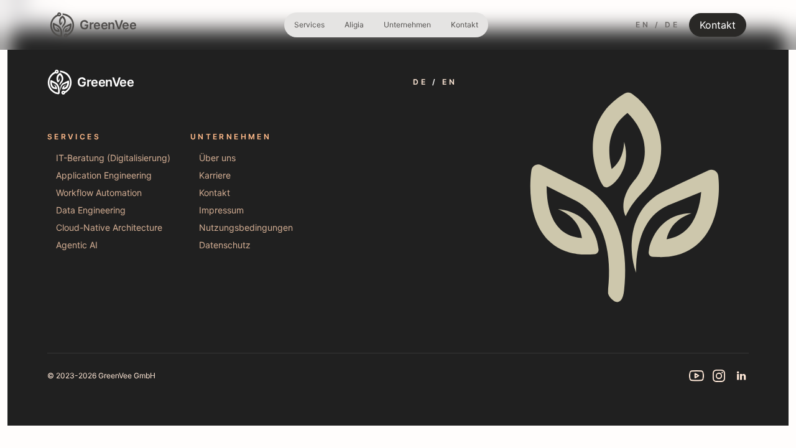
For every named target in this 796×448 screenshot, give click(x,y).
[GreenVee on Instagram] (718, 375)
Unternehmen (407, 24)
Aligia (354, 24)
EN (643, 24)
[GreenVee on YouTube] (696, 375)
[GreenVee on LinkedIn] (741, 375)
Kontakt (464, 24)
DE (672, 24)
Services (309, 24)
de (420, 81)
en (449, 81)
